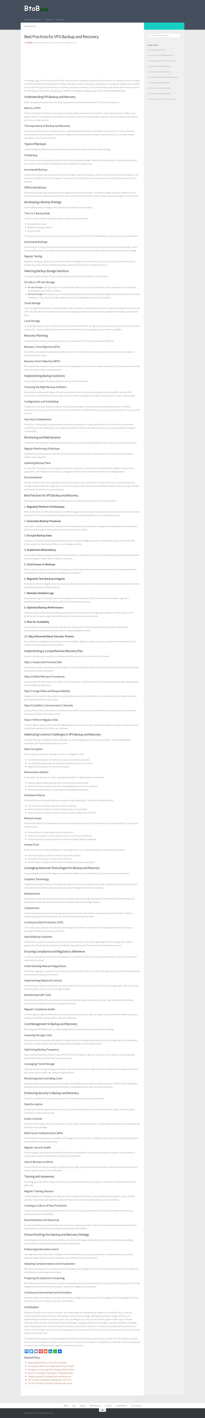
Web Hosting (30, 26)
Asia (73, 1405)
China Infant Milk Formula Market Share (164, 77)
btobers (29, 42)
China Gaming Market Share (160, 83)
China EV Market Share (158, 50)
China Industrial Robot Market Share (163, 99)
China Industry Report (32, 19)
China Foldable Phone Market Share (162, 61)
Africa (66, 1405)
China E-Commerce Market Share (161, 55)
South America (121, 1405)
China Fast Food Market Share (160, 66)
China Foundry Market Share (160, 72)
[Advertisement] (82, 62)
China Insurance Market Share (160, 93)
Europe (82, 1405)
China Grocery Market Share (160, 88)
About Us (49, 19)
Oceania (108, 1405)
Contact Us (60, 19)
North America (95, 1405)
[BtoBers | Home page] (36, 8)
